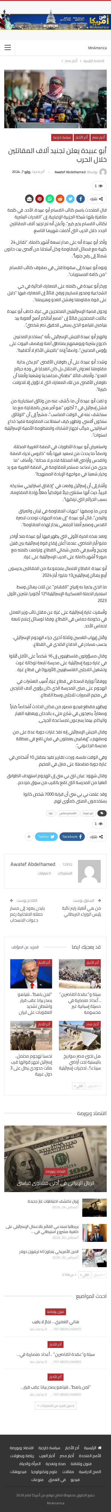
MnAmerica (97, 47)
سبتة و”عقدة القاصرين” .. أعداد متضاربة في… (56, 1354)
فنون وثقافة (55, 1311)
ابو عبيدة (88, 813)
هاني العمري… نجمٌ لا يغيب (55, 1321)
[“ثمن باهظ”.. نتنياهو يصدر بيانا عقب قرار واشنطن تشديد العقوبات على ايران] (31, 973)
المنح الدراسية (90, 1471)
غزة (51, 813)
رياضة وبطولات (22, 1455)
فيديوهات (18, 1471)
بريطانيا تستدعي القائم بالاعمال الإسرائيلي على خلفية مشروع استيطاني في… (42, 1229)
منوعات (37, 1479)
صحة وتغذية (56, 1463)
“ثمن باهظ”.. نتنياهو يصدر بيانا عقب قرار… (55, 1387)
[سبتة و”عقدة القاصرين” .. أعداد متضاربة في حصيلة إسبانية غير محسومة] (80, 973)
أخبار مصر (98, 137)
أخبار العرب (47, 1455)
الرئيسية (90, 1447)
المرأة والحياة (30, 1463)
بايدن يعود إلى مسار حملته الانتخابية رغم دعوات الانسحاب (27, 914)
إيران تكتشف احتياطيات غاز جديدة (53, 1201)
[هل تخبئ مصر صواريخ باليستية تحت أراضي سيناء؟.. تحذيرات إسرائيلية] (80, 1035)
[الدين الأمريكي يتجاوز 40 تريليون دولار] (94, 1258)
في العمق (57, 1479)
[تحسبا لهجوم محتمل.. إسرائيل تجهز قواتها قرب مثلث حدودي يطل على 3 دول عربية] (31, 1035)
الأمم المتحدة (90, 1455)
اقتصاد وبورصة (55, 1171)
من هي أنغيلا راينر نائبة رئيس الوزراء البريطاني (81, 911)
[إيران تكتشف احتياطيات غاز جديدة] (94, 1208)
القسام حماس (68, 813)
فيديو (75, 1479)
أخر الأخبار (82, 137)
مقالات (68, 1471)
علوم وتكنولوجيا (44, 1471)
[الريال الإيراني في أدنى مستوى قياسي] (55, 1158)
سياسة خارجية (62, 137)
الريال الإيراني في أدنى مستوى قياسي (55, 1182)
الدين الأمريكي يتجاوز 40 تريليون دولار (49, 1251)
